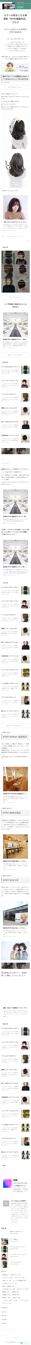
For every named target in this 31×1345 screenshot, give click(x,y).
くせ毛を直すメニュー (8, 1289)
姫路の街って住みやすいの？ (16, 1231)
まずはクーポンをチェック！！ (15, 725)
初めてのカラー (16, 1274)
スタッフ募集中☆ (14, 1239)
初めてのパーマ (23, 1289)
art (15, 1300)
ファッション (24, 1300)
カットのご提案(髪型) (19, 1280)
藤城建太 (6, 1292)
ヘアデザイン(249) (19, 236)
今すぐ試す (20, 7)
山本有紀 (15, 1294)
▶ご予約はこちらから (15, 87)
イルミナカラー (7, 1277)
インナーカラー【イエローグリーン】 (11, 670)
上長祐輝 (6, 1294)
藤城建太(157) (12, 236)
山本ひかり (16, 1297)
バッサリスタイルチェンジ (8, 697)
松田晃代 (15, 1292)
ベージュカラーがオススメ (8, 394)
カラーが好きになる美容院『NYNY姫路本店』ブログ (15, 19)
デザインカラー (19, 1277)
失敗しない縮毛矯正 (8, 1286)
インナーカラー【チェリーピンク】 (11, 380)
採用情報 (5, 1274)
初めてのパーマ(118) (5, 236)
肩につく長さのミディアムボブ (9, 421)
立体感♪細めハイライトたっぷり (10, 435)
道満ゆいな (6, 1297)
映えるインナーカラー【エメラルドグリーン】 (14, 711)
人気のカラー (6, 1280)
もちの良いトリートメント (9, 1283)
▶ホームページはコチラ (15, 355)
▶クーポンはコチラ (15, 297)
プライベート (6, 1303)
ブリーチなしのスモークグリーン (10, 367)
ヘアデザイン (7, 1300)
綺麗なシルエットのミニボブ (9, 408)
